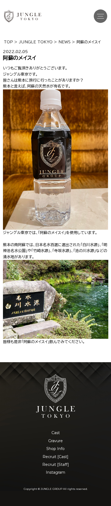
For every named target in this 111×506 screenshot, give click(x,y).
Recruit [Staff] (55, 464)
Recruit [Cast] (55, 456)
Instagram (55, 472)
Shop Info (55, 448)
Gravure (55, 440)
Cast (55, 432)
